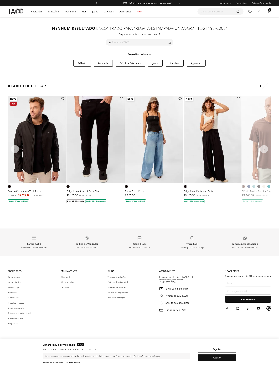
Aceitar (217, 357)
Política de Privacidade (53, 362)
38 (83, 171)
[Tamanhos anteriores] (78, 171)
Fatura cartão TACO (175, 310)
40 (89, 171)
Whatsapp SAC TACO (176, 295)
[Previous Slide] (15, 149)
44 (102, 171)
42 (96, 171)
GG (48, 171)
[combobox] (220, 11)
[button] (34, 242)
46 (108, 171)
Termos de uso (73, 362)
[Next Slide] (264, 149)
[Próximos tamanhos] (112, 171)
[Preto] (9, 186)
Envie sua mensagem (176, 288)
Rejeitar (217, 349)
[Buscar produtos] (239, 11)
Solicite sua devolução (177, 302)
